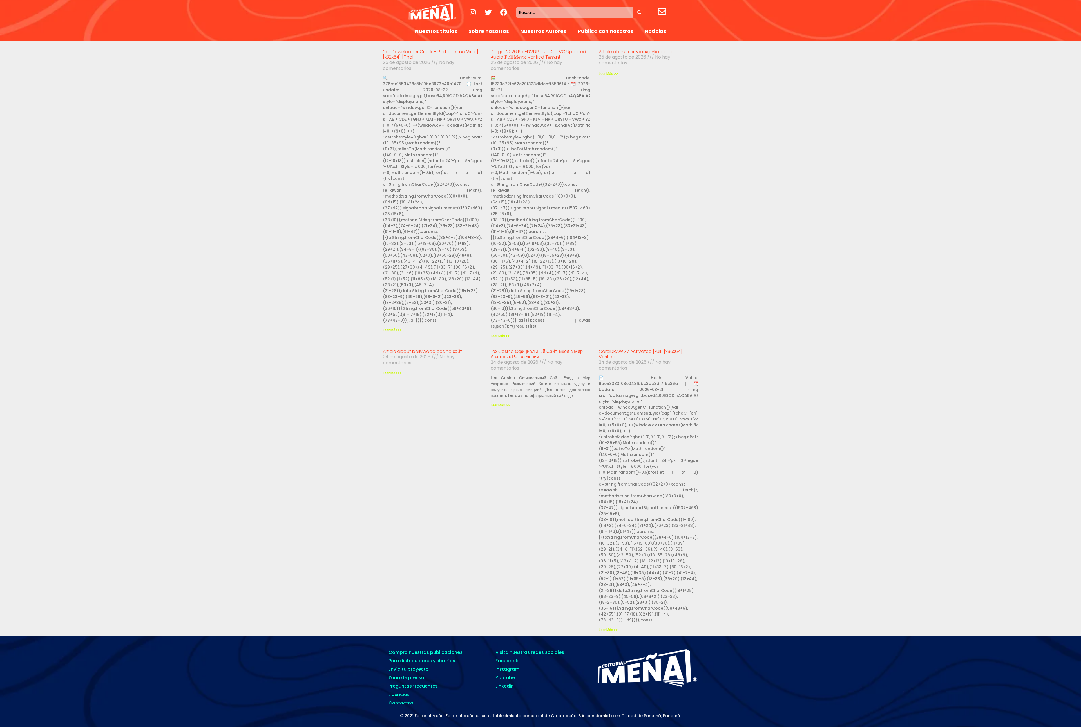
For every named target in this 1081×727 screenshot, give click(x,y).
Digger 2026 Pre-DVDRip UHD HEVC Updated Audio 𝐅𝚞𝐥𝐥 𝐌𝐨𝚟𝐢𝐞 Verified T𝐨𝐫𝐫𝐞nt (538, 54)
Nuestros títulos (436, 31)
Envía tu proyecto (408, 669)
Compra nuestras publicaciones (425, 652)
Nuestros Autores (543, 31)
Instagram (507, 669)
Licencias (399, 694)
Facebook (506, 660)
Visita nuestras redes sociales (529, 652)
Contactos (401, 703)
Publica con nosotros (605, 31)
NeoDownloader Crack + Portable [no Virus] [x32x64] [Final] (430, 54)
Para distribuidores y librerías (421, 660)
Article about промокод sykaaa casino (640, 51)
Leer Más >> (392, 330)
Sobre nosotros (488, 31)
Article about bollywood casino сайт (422, 351)
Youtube (505, 677)
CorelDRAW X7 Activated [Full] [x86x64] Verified (640, 354)
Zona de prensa (406, 677)
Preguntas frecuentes (413, 686)
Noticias (655, 31)
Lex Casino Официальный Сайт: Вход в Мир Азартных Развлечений (537, 354)
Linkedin (504, 686)
